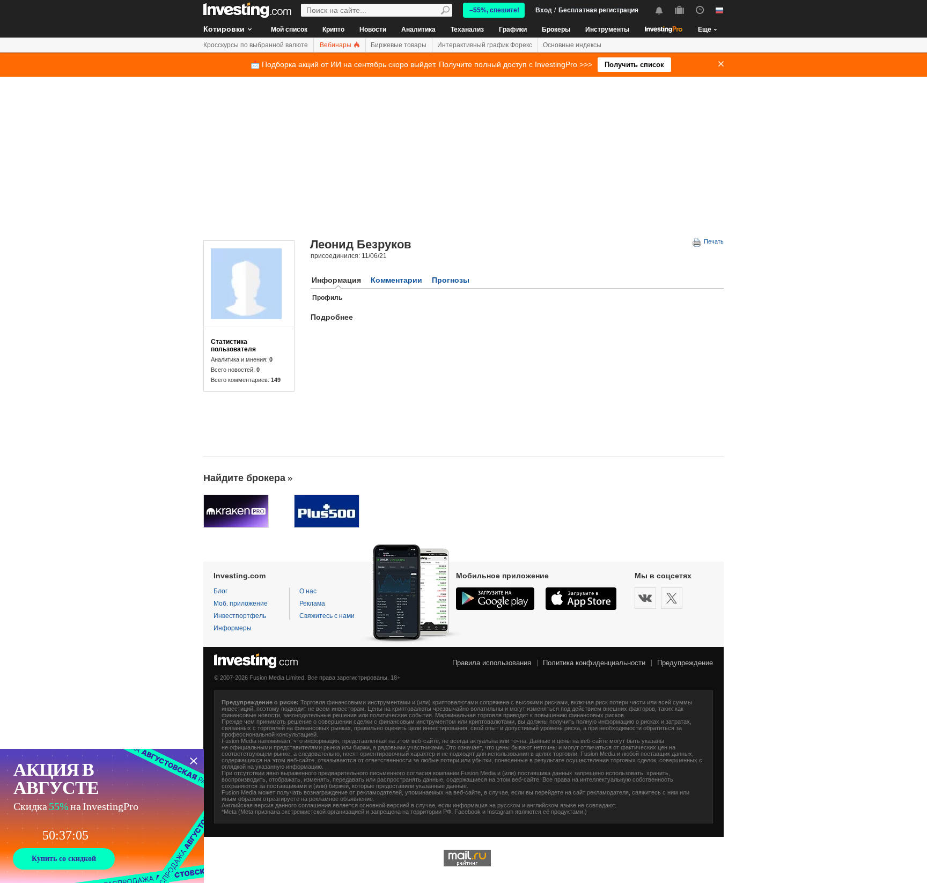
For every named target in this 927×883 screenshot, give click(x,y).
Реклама (312, 603)
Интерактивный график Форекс (484, 45)
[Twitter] (671, 598)
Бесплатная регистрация (598, 10)
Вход (543, 10)
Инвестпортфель (240, 616)
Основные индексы (572, 45)
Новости (372, 29)
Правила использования (491, 663)
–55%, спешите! (494, 10)
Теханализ (467, 29)
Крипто (333, 29)
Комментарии (396, 280)
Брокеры (556, 29)
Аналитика (418, 29)
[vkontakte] (645, 598)
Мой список (289, 29)
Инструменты (607, 29)
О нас (308, 591)
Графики (513, 29)
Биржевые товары (398, 45)
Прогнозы (450, 280)
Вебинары (336, 45)
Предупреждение (685, 663)
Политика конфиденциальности (594, 663)
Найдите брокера (244, 478)
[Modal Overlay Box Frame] (102, 816)
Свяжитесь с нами (327, 616)
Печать (713, 241)
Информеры (233, 628)
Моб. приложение (241, 603)
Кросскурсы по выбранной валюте (255, 45)
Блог (220, 591)
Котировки (224, 29)
